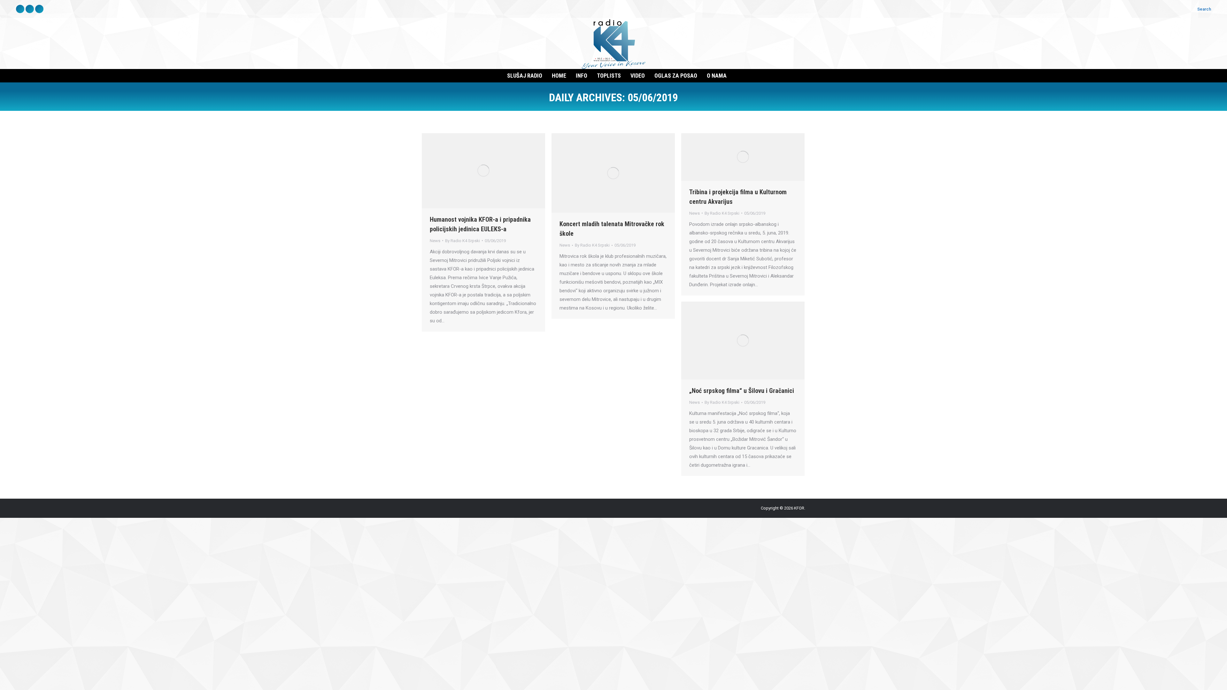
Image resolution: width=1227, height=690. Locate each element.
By (462, 240)
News (435, 240)
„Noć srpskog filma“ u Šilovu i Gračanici (741, 391)
